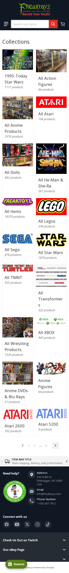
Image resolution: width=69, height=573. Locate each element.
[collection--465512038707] (51, 60)
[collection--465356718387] (17, 268)
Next (55, 445)
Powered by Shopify (44, 567)
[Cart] (63, 24)
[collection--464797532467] (51, 239)
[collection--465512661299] (17, 327)
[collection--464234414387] (17, 201)
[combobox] (33, 24)
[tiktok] (48, 524)
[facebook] (6, 524)
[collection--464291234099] (51, 413)
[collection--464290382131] (51, 321)
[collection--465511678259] (17, 107)
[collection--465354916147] (51, 206)
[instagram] (37, 524)
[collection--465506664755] (51, 368)
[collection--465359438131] (51, 276)
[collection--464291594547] (17, 238)
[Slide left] (2, 461)
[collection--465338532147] (51, 158)
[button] (6, 24)
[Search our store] (53, 24)
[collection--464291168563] (51, 102)
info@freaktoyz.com (49, 494)
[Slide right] (67, 461)
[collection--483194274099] (17, 373)
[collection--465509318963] (17, 154)
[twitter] (27, 524)
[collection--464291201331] (17, 414)
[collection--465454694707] (17, 59)
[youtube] (17, 524)
